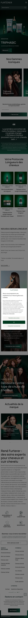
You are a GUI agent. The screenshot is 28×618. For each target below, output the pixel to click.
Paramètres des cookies (14, 318)
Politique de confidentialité (8, 313)
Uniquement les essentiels (14, 326)
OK (14, 322)
